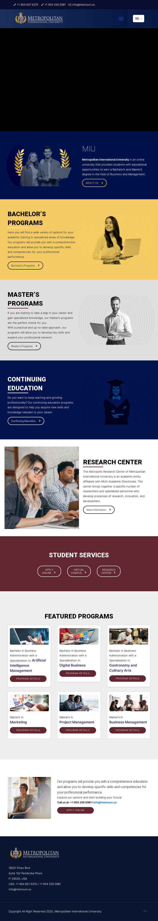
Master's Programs (22, 346)
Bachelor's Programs (23, 265)
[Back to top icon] (145, 911)
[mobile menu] (121, 18)
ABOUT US (92, 182)
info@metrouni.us (83, 4)
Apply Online (75, 810)
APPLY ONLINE (47, 571)
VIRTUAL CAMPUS (77, 571)
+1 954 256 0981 (55, 4)
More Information (96, 509)
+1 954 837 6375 (27, 4)
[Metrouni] (39, 18)
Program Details (28, 678)
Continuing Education (23, 420)
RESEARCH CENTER (108, 571)
